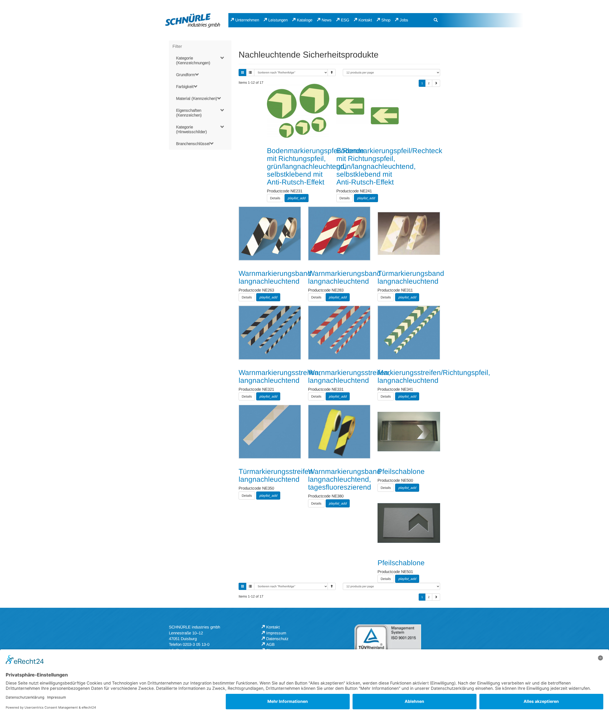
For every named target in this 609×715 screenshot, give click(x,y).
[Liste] (250, 72)
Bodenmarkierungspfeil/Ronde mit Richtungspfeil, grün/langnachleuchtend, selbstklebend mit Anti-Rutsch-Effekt (315, 166)
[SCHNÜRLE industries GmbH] (192, 20)
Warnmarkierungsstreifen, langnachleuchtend (280, 376)
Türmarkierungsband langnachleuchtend (411, 277)
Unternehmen (247, 20)
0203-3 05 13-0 (196, 644)
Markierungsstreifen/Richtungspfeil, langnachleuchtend (434, 376)
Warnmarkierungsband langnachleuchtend (275, 277)
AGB (270, 644)
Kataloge (304, 20)
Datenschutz (277, 639)
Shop (385, 20)
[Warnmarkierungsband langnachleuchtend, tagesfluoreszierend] (339, 431)
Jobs (404, 20)
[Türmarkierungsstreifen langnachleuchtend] (270, 431)
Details (275, 198)
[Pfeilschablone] (409, 431)
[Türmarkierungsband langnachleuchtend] (409, 233)
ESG (345, 20)
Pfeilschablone (401, 471)
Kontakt (365, 20)
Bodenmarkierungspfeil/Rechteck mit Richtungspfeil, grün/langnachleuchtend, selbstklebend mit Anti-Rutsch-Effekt (389, 166)
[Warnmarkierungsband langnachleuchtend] (270, 233)
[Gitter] (243, 72)
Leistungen (278, 20)
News (327, 20)
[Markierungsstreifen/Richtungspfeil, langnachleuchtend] (409, 332)
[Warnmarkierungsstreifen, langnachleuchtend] (270, 332)
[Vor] (436, 83)
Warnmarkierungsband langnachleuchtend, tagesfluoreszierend (344, 479)
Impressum (276, 633)
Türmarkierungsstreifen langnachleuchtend (276, 475)
